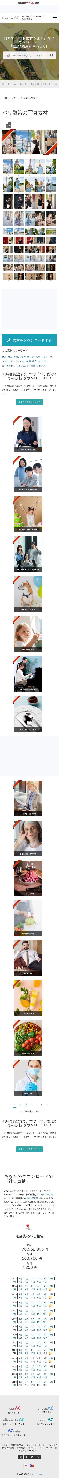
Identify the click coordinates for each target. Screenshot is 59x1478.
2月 (26, 1278)
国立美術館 (33, 1198)
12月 (45, 1281)
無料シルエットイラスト (14, 1424)
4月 (39, 1278)
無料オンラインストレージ (14, 1434)
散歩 (4, 356)
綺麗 (28, 361)
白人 (10, 356)
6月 (51, 1278)
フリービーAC (35, 1473)
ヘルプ (5, 1444)
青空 (33, 365)
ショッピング (22, 365)
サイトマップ (46, 1447)
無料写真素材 (45, 1412)
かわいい (20, 361)
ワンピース (47, 356)
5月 (45, 1278)
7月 (14, 1281)
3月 (33, 1278)
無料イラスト (14, 1412)
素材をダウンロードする (32, 340)
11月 (39, 1281)
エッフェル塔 (33, 356)
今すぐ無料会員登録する (29, 402)
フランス (41, 365)
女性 (23, 356)
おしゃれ (42, 361)
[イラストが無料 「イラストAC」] (10, 17)
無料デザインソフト (45, 1423)
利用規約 (21, 1447)
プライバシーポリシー (36, 1444)
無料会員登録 (17, 1444)
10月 (33, 1281)
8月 (20, 1281)
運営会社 (32, 1447)
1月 (20, 1278)
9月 (26, 1281)
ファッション (8, 361)
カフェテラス (8, 365)
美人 (34, 361)
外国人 (17, 356)
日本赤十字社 (47, 1194)
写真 (14, 98)
